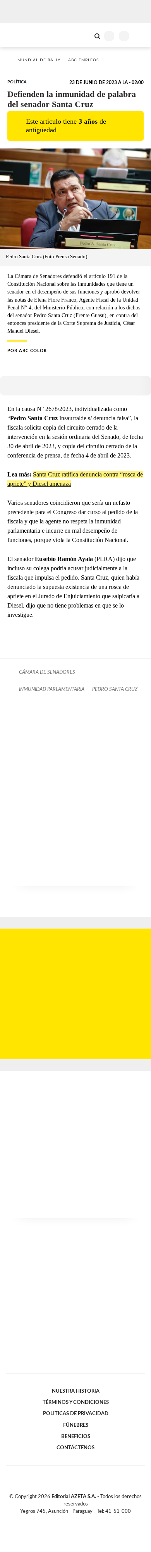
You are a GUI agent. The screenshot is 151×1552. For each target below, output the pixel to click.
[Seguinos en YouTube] (80, 1521)
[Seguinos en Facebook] (64, 1521)
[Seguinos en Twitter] (72, 1521)
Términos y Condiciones (76, 1402)
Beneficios (75, 1436)
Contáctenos (75, 1447)
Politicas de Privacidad (75, 1413)
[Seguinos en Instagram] (89, 1521)
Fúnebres (75, 1425)
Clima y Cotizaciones (84, 35)
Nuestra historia (76, 1391)
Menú (140, 36)
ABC (20, 35)
